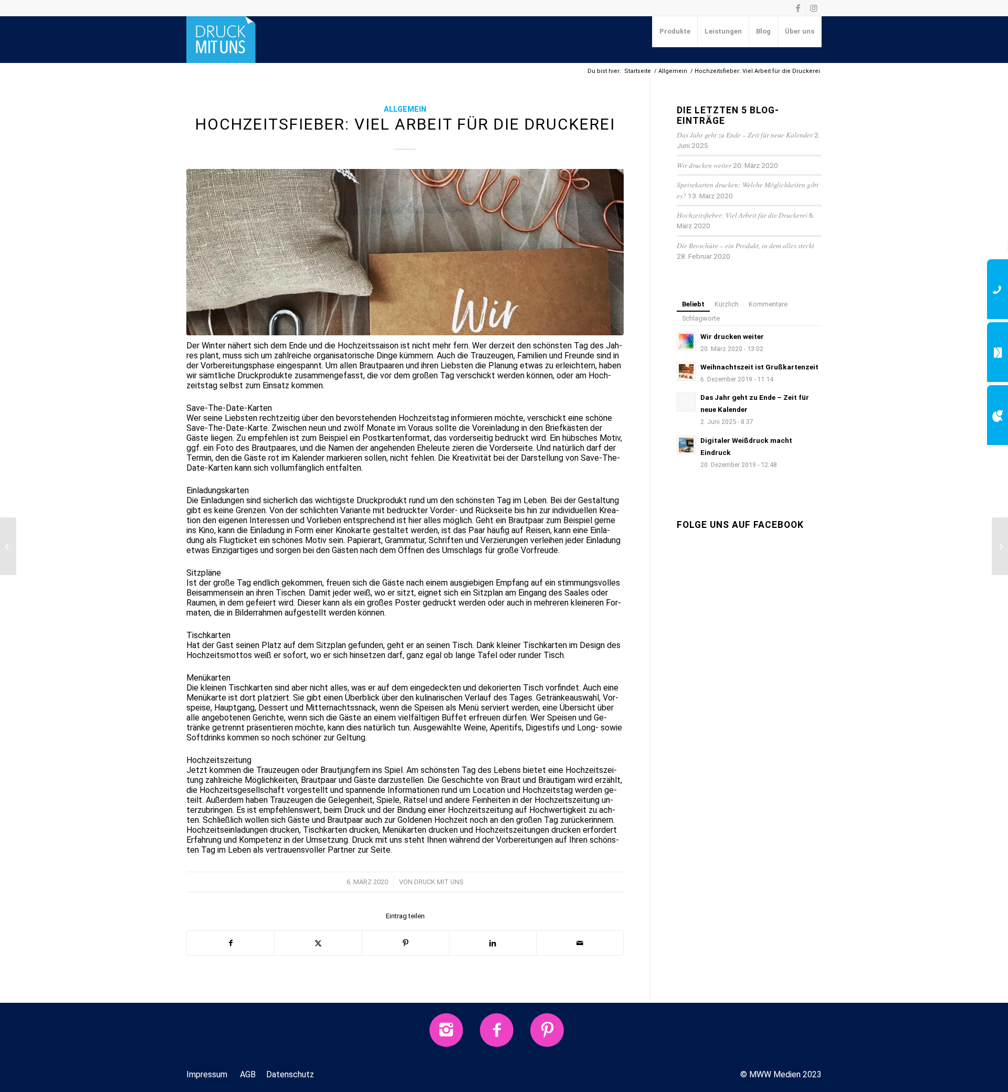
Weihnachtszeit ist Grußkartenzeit (759, 367)
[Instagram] (446, 1030)
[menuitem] (675, 31)
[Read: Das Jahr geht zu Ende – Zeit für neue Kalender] (686, 402)
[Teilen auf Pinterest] (405, 943)
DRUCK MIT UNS (439, 882)
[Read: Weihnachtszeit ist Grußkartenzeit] (686, 371)
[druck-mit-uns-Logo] (221, 39)
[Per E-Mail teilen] (580, 943)
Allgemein (405, 109)
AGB (248, 1074)
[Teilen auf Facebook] (230, 943)
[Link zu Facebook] (797, 8)
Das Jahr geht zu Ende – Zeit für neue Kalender (745, 135)
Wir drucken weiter (704, 165)
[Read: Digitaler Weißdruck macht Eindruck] (686, 445)
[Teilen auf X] (318, 943)
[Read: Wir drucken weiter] (686, 341)
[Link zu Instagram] (814, 8)
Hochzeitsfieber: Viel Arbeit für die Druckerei (742, 215)
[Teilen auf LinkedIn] (492, 943)
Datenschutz (290, 1074)
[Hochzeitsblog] (405, 252)
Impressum (206, 1074)
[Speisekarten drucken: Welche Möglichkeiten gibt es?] (1000, 546)
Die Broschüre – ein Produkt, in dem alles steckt (745, 245)
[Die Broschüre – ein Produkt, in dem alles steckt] (8, 546)
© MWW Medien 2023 (781, 1074)
